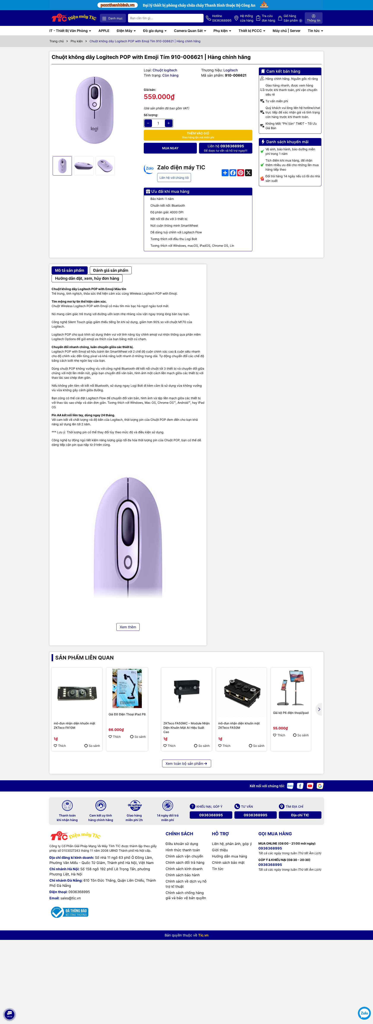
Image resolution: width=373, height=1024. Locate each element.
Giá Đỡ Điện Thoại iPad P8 (127, 714)
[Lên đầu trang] (9, 1002)
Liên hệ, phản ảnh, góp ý (232, 844)
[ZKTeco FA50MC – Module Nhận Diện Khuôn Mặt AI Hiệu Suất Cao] (186, 693)
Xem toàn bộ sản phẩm (184, 763)
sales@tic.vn (70, 898)
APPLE (103, 30)
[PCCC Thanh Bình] (186, 4)
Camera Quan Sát (189, 30)
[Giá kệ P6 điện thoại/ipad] (291, 688)
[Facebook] (300, 785)
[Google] (320, 785)
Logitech (230, 70)
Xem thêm (128, 627)
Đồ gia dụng (153, 30)
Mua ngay (170, 148)
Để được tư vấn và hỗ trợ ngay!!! (225, 148)
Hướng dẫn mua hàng (229, 856)
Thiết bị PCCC (251, 30)
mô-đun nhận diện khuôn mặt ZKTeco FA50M (239, 725)
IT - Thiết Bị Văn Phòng (69, 30)
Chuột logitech (165, 70)
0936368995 (211, 815)
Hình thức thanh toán (183, 850)
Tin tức (314, 30)
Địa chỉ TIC (300, 815)
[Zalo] (290, 785)
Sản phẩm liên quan (84, 658)
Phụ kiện (221, 30)
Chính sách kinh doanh (184, 869)
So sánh (94, 746)
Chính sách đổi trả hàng (185, 862)
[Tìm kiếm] (197, 18)
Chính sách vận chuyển (184, 856)
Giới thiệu (220, 850)
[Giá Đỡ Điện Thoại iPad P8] (127, 688)
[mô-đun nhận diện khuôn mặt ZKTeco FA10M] (77, 693)
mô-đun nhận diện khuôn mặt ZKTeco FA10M (74, 725)
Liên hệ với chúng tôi (174, 177)
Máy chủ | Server (286, 30)
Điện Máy (125, 30)
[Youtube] (310, 785)
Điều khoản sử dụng (182, 844)
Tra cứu (268, 18)
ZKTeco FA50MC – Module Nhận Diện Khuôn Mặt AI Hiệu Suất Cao (186, 727)
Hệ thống (246, 18)
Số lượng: (151, 115)
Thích (62, 746)
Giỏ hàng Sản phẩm (293, 18)
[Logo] (74, 18)
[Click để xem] (94, 110)
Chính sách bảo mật (228, 862)
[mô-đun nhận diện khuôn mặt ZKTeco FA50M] (241, 693)
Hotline (222, 18)
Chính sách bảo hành (183, 875)
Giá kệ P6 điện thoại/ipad (291, 713)
